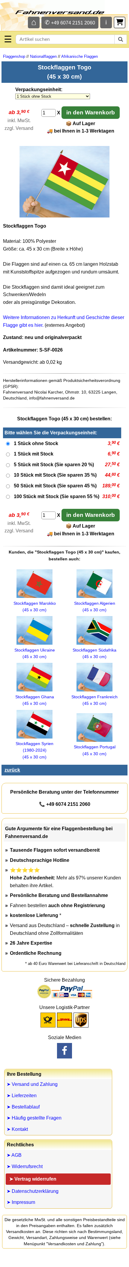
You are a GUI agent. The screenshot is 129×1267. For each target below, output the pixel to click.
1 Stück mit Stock (33, 453)
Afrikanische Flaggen (79, 56)
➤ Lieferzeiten (22, 1095)
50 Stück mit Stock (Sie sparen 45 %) (55, 485)
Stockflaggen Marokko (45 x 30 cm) (35, 606)
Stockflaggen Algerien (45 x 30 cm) (94, 606)
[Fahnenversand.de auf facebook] (64, 1050)
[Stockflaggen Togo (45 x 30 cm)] (65, 215)
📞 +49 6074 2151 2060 (64, 804)
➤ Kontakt (17, 1129)
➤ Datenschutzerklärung (32, 1191)
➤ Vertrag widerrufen (32, 1179)
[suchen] (120, 39)
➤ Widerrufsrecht (25, 1166)
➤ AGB (14, 1155)
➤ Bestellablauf (23, 1106)
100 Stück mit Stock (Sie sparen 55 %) (56, 496)
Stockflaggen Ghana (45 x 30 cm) (34, 700)
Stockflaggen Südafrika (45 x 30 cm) (94, 653)
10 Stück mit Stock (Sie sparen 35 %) (55, 475)
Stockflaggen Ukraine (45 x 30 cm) (34, 653)
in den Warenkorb (90, 112)
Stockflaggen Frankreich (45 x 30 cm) (94, 700)
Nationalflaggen (43, 56)
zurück (12, 769)
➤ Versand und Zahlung (32, 1084)
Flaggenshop (14, 56)
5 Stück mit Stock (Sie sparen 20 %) (54, 464)
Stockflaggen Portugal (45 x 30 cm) (95, 750)
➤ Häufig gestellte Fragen (34, 1117)
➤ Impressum (21, 1202)
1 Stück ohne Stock (36, 443)
